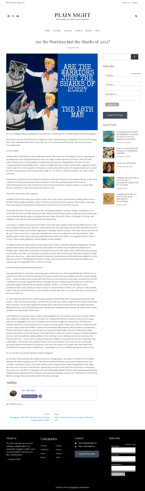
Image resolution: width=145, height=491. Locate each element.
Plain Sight (72, 14)
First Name (109, 75)
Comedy (44, 446)
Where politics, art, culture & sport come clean (72, 19)
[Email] (40, 396)
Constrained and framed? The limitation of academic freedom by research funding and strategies (127, 135)
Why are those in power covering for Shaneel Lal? (73, 417)
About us (126, 3)
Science (78, 31)
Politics (68, 31)
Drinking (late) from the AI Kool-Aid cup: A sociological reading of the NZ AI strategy (128, 181)
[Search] (134, 56)
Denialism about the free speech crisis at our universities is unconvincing (127, 197)
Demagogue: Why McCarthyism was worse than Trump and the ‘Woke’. (30, 417)
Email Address (111, 94)
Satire (43, 453)
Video (97, 31)
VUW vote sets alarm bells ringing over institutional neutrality (127, 150)
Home (47, 31)
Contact (135, 3)
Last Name (109, 84)
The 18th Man (28, 390)
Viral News (74, 487)
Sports (89, 31)
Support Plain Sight (115, 115)
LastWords (45, 449)
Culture (57, 31)
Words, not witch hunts (126, 163)
